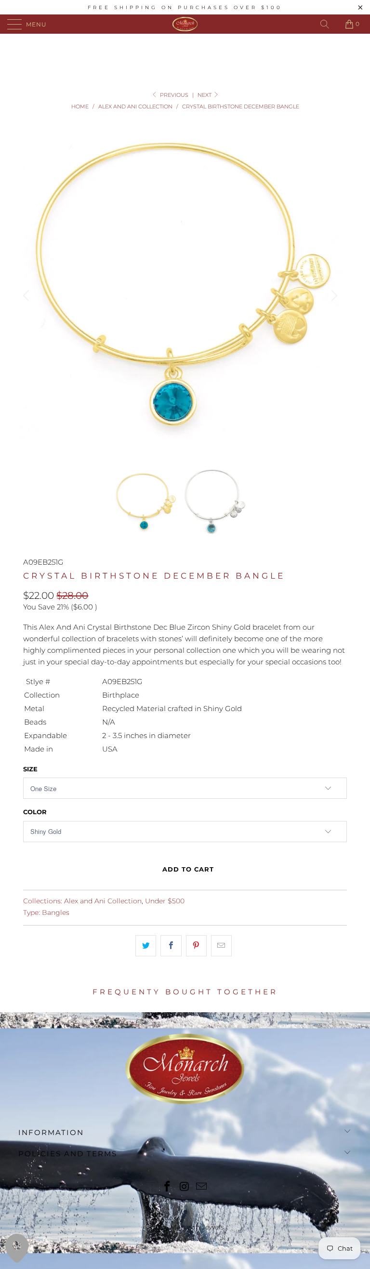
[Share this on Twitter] (145, 945)
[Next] (333, 295)
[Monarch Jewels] (185, 24)
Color (35, 812)
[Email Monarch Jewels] (202, 1187)
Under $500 (165, 901)
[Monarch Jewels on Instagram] (184, 1187)
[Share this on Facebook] (170, 945)
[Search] (325, 24)
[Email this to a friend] (221, 945)
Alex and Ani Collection (103, 901)
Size (30, 769)
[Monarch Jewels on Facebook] (167, 1187)
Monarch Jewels (197, 1227)
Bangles (55, 912)
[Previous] (27, 295)
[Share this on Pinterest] (196, 945)
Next (205, 95)
